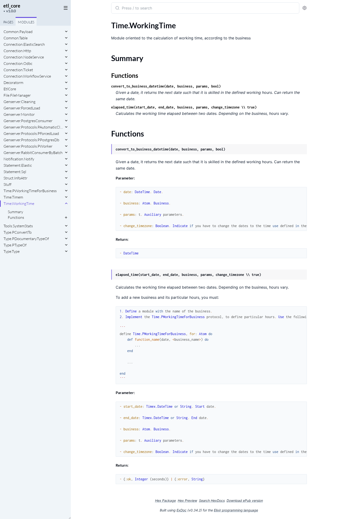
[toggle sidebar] (65, 7)
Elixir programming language (236, 510)
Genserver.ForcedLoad (22, 108)
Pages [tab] (8, 22)
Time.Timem (13, 197)
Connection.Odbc (18, 63)
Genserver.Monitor (19, 114)
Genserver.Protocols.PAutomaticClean (34, 127)
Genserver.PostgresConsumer (28, 120)
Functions (16, 217)
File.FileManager (17, 95)
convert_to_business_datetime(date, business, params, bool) (166, 86)
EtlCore (10, 89)
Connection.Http (17, 50)
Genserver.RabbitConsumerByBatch (33, 152)
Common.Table (16, 38)
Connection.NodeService (24, 57)
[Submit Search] (117, 8)
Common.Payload (18, 31)
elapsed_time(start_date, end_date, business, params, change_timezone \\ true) (184, 107)
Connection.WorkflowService (27, 76)
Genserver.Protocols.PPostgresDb (31, 139)
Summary (15, 211)
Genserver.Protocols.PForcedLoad (31, 133)
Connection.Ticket (18, 69)
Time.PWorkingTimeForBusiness (30, 190)
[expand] (66, 31)
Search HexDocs (212, 500)
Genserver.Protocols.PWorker (28, 146)
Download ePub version (245, 500)
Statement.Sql (15, 171)
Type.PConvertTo (18, 232)
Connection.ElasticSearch (24, 44)
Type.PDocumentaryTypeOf (26, 238)
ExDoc (181, 510)
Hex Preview (187, 500)
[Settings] (304, 8)
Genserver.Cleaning (19, 101)
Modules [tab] (26, 22)
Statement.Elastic (18, 165)
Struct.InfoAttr (15, 178)
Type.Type (12, 251)
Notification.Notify (19, 159)
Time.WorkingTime (19, 203)
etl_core (11, 5)
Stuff (7, 184)
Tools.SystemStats (18, 226)
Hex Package (165, 500)
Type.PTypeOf (15, 245)
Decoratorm (13, 82)
